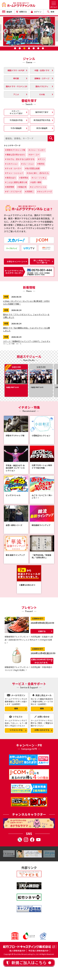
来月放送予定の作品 (42, 120)
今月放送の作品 (16, 120)
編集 (16, 708)
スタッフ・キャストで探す (16, 112)
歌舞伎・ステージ (41, 78)
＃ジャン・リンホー (36, 150)
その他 (42, 94)
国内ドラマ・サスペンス (16, 86)
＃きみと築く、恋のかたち (37, 173)
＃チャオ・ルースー (13, 168)
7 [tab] (43, 48)
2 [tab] (19, 48)
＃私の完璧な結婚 (32, 168)
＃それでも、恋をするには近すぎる (19, 159)
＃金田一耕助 (35, 182)
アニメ (16, 94)
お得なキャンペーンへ (16, 261)
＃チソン (41, 159)
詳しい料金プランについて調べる (42, 261)
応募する (42, 631)
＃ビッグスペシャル (38, 187)
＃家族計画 (21, 187)
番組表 (9, 11)
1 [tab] (15, 48)
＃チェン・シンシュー (14, 173)
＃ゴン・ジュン (27, 164)
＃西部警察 (9, 187)
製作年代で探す (41, 112)
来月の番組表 (41, 128)
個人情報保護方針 (17, 950)
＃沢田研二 (29, 192)
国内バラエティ (42, 86)
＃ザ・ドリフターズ (13, 192)
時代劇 (16, 78)
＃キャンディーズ (44, 192)
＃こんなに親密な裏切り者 (16, 182)
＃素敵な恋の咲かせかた (15, 155)
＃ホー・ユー (33, 155)
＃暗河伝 (40, 164)
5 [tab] (33, 48)
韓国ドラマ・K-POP (16, 70)
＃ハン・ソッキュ (38, 178)
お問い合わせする (41, 730)
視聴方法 (23, 11)
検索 (52, 11)
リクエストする (16, 730)
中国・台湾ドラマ (41, 70)
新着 (6, 296)
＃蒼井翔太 (23, 178)
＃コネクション (11, 164)
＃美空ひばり (10, 178)
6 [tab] (38, 48)
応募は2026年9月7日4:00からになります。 (42, 661)
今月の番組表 (16, 128)
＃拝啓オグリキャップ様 (15, 150)
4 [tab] (29, 48)
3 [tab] (24, 48)
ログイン (37, 11)
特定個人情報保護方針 (38, 950)
